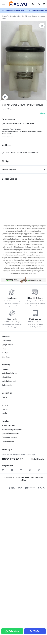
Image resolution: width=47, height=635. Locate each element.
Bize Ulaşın (6, 357)
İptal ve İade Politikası (10, 433)
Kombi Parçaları (15, 16)
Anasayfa (5, 16)
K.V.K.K (5, 405)
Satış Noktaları (7, 345)
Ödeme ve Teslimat (9, 438)
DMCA (4, 397)
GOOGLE (6, 409)
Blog (4, 349)
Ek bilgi (5, 161)
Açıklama (6, 145)
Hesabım (5, 369)
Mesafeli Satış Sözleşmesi (12, 429)
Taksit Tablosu (9, 169)
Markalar (5, 353)
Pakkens (9, 109)
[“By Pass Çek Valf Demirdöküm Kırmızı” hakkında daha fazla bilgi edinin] (32, 199)
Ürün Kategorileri (9, 381)
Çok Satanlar (7, 385)
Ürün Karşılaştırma (9, 373)
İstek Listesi (6, 377)
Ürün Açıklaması (8, 119)
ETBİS (4, 413)
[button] (42, 25)
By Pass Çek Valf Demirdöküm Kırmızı (32, 210)
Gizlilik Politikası (8, 442)
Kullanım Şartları (8, 425)
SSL (3, 401)
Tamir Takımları (15, 129)
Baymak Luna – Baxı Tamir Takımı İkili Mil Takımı (10, 211)
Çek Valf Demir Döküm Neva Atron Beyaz (22, 131)
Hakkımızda (6, 341)
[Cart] (43, 4)
